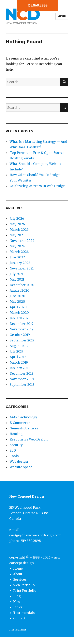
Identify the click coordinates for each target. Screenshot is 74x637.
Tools (14, 456)
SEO (13, 450)
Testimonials (24, 613)
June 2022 (17, 257)
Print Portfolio (24, 591)
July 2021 (16, 274)
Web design (19, 461)
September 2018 (22, 385)
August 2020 (19, 290)
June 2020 (17, 296)
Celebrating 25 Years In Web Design (37, 186)
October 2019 (20, 335)
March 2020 (19, 313)
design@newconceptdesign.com (35, 535)
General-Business (24, 428)
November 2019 (22, 329)
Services (20, 579)
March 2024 (19, 252)
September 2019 (22, 340)
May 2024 (17, 246)
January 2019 (20, 368)
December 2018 (22, 373)
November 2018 (22, 379)
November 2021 (22, 268)
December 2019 (21, 324)
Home (18, 568)
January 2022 (20, 263)
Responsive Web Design (29, 439)
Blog (17, 596)
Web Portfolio (24, 585)
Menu (62, 16)
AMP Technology (23, 417)
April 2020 (18, 307)
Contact (19, 618)
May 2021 (17, 279)
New (16, 602)
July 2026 (17, 218)
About (17, 574)
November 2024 (22, 241)
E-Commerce (20, 423)
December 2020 (22, 285)
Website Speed (21, 467)
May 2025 (17, 235)
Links (17, 607)
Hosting (16, 434)
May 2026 (17, 224)
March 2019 (19, 362)
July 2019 (16, 351)
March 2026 (19, 230)
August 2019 (19, 346)
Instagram (17, 629)
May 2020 (17, 301)
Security (16, 445)
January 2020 (20, 318)
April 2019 (18, 357)
